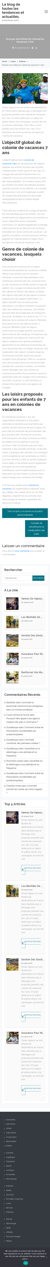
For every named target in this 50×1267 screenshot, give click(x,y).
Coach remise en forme (17, 715)
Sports (8, 1166)
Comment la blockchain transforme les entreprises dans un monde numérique (24, 706)
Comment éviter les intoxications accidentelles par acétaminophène (25, 731)
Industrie (9, 1153)
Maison (9, 1241)
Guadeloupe (12, 727)
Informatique (11, 1179)
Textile (8, 1190)
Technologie (11, 1223)
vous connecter (22, 551)
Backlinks (10, 702)
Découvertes (11, 1141)
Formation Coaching (14, 1199)
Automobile (11, 1133)
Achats (8, 1128)
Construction (11, 1137)
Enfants (9, 1146)
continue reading (32, 868)
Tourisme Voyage (13, 1236)
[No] (46, 1257)
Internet (9, 1219)
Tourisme (10, 1195)
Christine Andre (13, 786)
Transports (10, 1161)
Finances (9, 1212)
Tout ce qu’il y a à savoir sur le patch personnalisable (25, 513)
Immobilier (10, 1174)
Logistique (10, 1157)
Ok (26, 1263)
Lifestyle (9, 1232)
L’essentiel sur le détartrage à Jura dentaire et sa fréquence (23, 752)
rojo (36, 48)
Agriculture (10, 1124)
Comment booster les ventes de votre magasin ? (24, 789)
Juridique (10, 1170)
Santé (8, 1228)
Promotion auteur (14, 761)
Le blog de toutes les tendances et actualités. (13, 10)
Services (9, 1208)
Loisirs (8, 1203)
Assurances (10, 1120)
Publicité (9, 1186)
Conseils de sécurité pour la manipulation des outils (36, 528)
